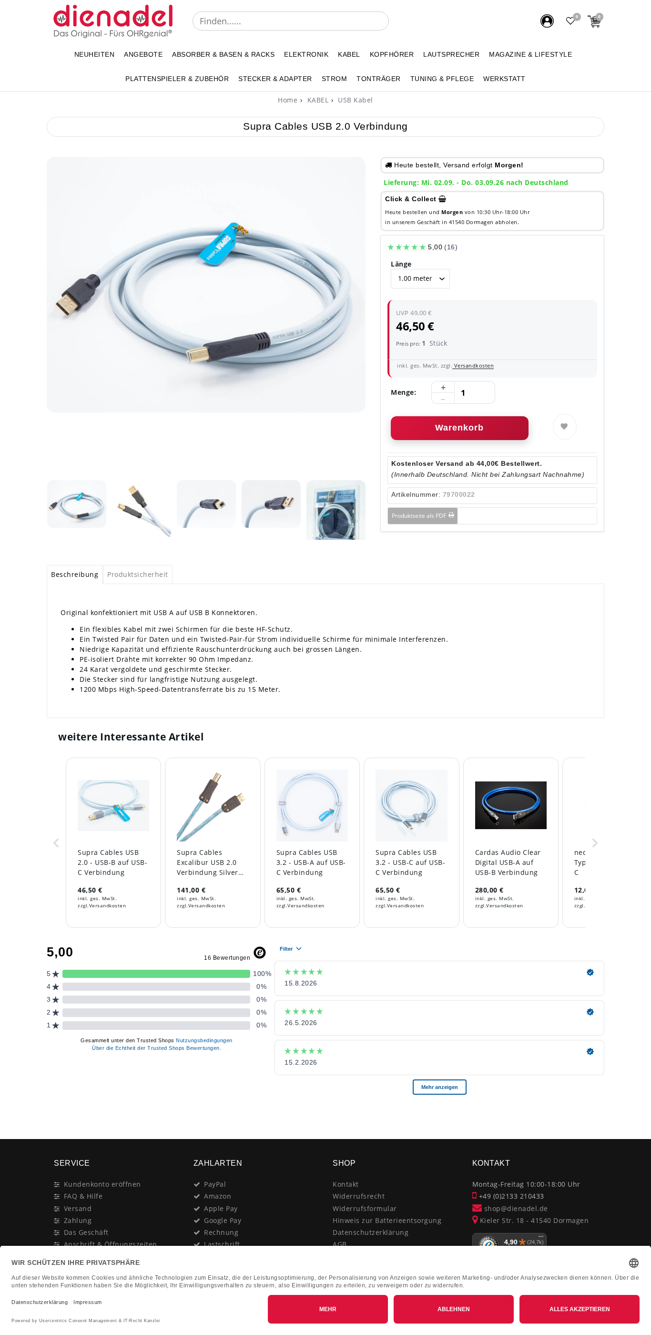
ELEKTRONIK (306, 54)
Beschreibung (74, 574)
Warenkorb (459, 427)
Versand (78, 1208)
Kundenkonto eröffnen (102, 1184)
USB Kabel (354, 99)
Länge (401, 263)
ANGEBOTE (143, 54)
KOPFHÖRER (392, 54)
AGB (340, 1244)
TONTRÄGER (378, 78)
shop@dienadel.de (515, 1208)
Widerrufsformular (365, 1208)
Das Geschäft (86, 1232)
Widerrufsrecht (359, 1196)
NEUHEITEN (94, 54)
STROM (334, 78)
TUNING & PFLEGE (442, 78)
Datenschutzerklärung (370, 1232)
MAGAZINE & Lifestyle (530, 54)
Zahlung (78, 1220)
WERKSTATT (504, 78)
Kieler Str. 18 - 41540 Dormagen (533, 1220)
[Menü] (541, 1238)
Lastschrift (222, 1244)
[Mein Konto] (547, 21)
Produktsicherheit (137, 574)
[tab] (75, 574)
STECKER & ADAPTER (275, 78)
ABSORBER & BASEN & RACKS (223, 54)
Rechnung (221, 1232)
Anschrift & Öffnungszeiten (110, 1244)
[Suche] (395, 21)
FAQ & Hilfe (83, 1196)
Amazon (217, 1196)
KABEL (349, 54)
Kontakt (346, 1184)
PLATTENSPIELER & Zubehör (177, 78)
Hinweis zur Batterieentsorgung (387, 1220)
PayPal (215, 1184)
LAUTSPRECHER (451, 54)
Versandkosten (473, 365)
